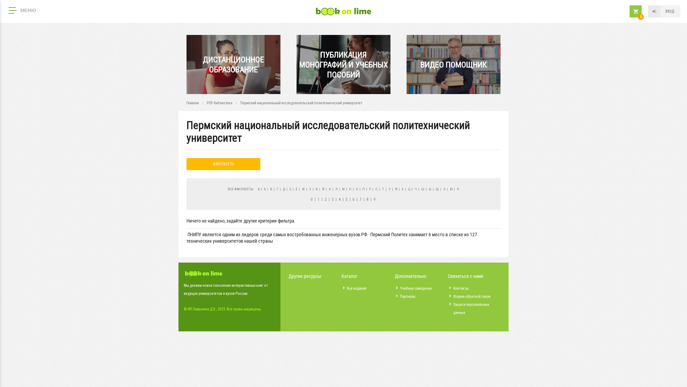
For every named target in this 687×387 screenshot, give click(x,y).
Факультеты (223, 164)
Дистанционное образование (233, 64)
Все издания (357, 288)
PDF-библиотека (219, 103)
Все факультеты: (241, 189)
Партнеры (407, 296)
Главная (193, 103)
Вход (670, 11)
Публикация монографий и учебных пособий (343, 64)
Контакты (461, 288)
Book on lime (343, 11)
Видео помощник (454, 64)
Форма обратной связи (472, 296)
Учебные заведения (416, 288)
